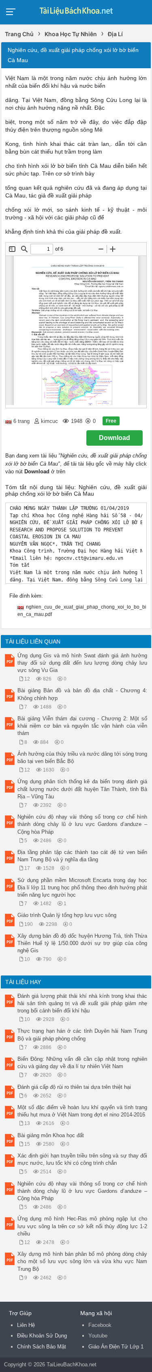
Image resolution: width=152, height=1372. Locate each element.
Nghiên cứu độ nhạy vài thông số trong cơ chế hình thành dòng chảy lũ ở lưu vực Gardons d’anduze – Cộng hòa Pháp (82, 824)
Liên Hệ (26, 1325)
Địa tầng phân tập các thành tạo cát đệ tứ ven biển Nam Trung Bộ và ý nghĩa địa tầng (82, 856)
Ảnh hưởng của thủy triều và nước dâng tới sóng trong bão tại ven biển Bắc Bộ (82, 757)
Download (114, 437)
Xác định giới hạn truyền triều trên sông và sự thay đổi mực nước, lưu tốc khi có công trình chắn (82, 1159)
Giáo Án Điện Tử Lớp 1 (115, 1347)
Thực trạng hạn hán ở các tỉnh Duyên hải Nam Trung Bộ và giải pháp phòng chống (82, 1034)
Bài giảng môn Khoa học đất (50, 1135)
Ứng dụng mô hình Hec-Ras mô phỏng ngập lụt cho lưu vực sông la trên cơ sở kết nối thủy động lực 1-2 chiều (82, 1226)
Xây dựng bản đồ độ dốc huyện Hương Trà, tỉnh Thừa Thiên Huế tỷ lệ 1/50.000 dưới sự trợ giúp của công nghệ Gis (82, 943)
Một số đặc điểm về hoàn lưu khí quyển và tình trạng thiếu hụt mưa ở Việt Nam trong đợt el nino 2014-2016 (82, 1111)
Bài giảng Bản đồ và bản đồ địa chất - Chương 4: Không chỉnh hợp (82, 694)
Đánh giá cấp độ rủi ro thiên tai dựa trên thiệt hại (74, 1087)
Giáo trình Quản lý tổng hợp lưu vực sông (66, 915)
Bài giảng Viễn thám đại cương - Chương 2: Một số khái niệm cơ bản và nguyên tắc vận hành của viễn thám (82, 725)
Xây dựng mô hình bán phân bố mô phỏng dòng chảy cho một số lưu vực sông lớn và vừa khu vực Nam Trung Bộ (82, 1261)
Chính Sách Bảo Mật (41, 1347)
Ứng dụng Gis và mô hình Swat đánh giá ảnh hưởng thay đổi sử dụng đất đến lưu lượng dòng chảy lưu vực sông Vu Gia (82, 662)
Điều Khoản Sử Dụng (42, 1336)
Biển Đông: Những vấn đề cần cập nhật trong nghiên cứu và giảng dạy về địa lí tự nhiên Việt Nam (82, 1062)
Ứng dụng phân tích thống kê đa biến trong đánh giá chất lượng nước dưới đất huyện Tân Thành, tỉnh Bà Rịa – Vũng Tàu (82, 788)
